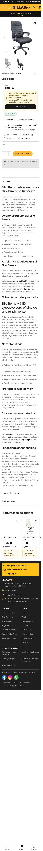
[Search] (34, 7)
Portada (5, 73)
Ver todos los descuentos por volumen (20, 119)
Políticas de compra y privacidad (10, 814)
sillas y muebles (7, 437)
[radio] (4, 703)
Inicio (24, 773)
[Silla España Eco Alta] (30, 526)
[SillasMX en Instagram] (10, 837)
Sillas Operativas (8, 777)
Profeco (27, 289)
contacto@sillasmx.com (13, 755)
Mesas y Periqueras (9, 798)
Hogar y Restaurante (9, 786)
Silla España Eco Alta (28, 538)
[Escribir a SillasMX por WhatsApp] (16, 837)
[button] (4, 38)
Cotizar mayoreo (28, 781)
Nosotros (25, 786)
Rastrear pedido (27, 798)
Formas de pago (27, 790)
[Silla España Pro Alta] (11, 606)
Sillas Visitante (7, 781)
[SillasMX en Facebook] (4, 837)
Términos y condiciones (30, 812)
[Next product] (38, 73)
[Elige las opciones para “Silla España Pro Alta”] (17, 520)
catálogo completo (25, 440)
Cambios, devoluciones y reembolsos (30, 820)
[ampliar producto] (6, 52)
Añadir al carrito (22, 154)
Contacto (25, 803)
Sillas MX (7, 434)
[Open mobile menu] (3, 7)
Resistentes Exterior (9, 790)
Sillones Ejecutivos (8, 773)
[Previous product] (32, 73)
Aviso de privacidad (9, 825)
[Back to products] (35, 73)
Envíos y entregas (8, 819)
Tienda (11, 73)
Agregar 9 (20, 107)
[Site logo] (18, 7)
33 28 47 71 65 (10, 751)
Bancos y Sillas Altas (9, 794)
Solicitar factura (27, 794)
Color (4, 145)
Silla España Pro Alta (9, 698)
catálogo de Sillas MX (20, 281)
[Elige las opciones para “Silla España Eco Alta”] (36, 520)
